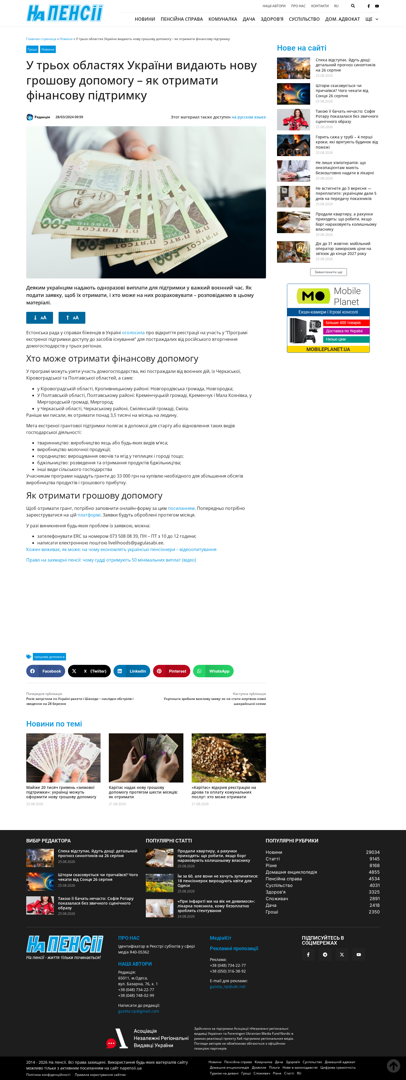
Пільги (274, 1067)
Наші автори (274, 6)
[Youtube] (377, 6)
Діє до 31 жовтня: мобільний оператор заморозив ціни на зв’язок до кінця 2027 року (343, 248)
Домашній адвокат (340, 1062)
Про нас (298, 6)
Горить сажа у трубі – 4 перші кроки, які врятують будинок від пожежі (347, 141)
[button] (45, 671)
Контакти (320, 6)
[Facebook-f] (368, 6)
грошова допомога (49, 656)
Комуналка (223, 19)
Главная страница (41, 38)
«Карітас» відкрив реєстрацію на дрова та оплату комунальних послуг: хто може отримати (224, 792)
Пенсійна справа (182, 19)
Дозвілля (259, 1067)
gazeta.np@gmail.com (138, 1011)
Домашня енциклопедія (229, 1067)
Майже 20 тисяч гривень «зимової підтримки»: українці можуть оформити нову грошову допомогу (61, 792)
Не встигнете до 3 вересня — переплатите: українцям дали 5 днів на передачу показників (346, 193)
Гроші (32, 49)
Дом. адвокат (342, 19)
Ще (369, 19)
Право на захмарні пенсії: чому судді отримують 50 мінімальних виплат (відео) (111, 560)
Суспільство (304, 19)
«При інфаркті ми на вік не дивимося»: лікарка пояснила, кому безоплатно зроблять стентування (216, 906)
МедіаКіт (220, 938)
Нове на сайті (301, 47)
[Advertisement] (146, 606)
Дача (249, 19)
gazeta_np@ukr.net (228, 986)
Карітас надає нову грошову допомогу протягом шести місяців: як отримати (143, 792)
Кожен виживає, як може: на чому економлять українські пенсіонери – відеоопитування (121, 549)
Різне (277, 1073)
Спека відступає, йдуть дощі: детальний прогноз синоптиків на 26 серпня (345, 64)
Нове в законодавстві (300, 1067)
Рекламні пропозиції (234, 948)
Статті (289, 1073)
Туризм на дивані (224, 1073)
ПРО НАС (129, 938)
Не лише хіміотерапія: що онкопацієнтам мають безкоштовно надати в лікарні (345, 167)
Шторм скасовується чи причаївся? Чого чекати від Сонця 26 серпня (342, 90)
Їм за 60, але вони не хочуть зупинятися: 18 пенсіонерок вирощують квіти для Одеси (218, 880)
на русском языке (249, 117)
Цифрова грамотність (338, 1067)
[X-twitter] (342, 954)
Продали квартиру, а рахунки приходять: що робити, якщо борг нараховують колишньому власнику (346, 221)
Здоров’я (272, 19)
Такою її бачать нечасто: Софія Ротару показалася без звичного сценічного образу (347, 116)
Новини (145, 19)
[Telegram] (325, 954)
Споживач (262, 1073)
